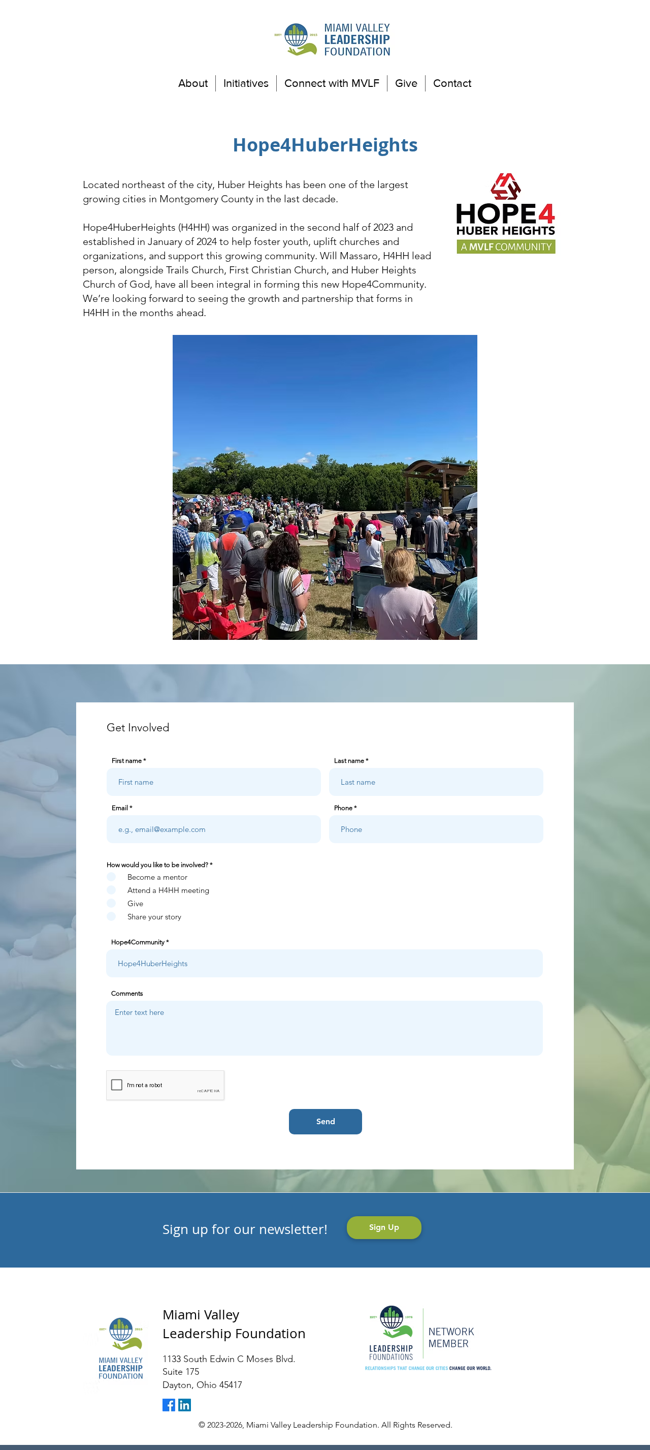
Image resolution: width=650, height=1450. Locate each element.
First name (127, 760)
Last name (349, 760)
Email (120, 808)
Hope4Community (138, 942)
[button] (193, 83)
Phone (343, 808)
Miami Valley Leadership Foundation (234, 1324)
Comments (127, 993)
